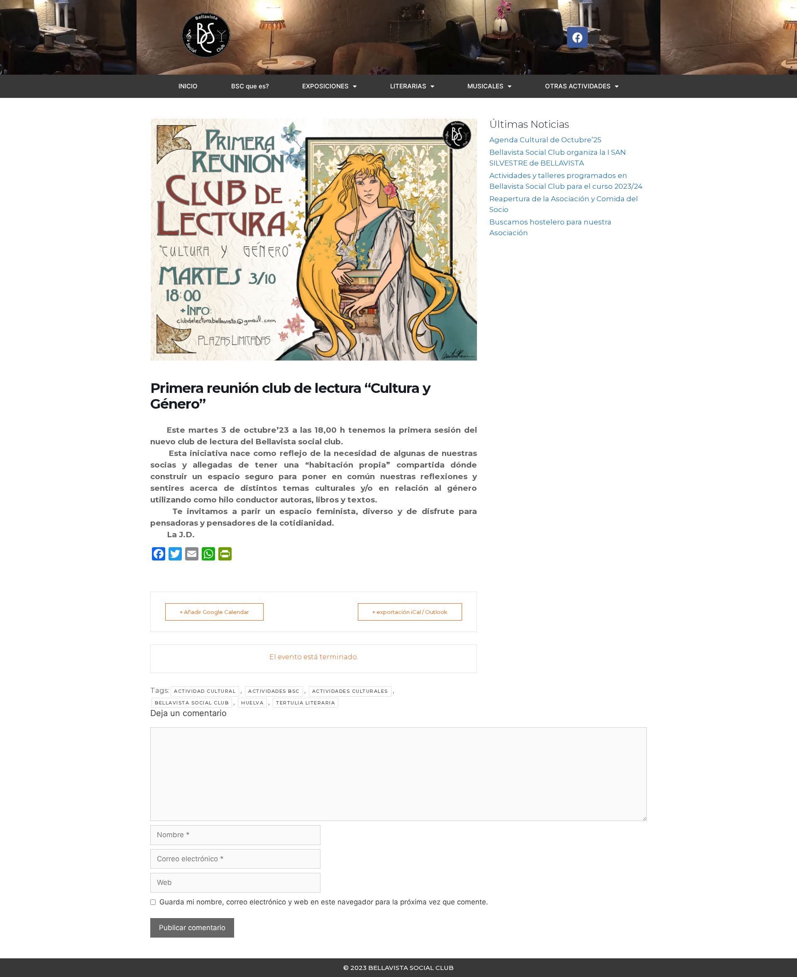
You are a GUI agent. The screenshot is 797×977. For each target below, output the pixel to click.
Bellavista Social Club (192, 703)
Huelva (252, 703)
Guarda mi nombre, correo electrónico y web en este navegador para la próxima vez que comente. (323, 902)
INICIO (188, 86)
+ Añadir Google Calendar (214, 612)
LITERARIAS (408, 86)
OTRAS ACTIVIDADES (578, 86)
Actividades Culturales (350, 691)
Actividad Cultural (205, 691)
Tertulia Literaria (305, 703)
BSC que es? (250, 86)
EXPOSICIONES (325, 86)
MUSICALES (485, 86)
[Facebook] (577, 37)
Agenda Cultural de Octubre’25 (545, 140)
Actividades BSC (274, 691)
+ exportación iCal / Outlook (409, 612)
